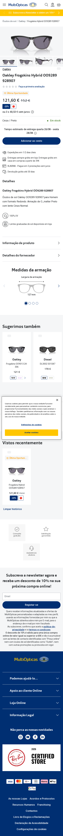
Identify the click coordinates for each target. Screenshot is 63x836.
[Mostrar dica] (35, 133)
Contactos (31, 810)
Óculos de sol (9, 21)
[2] (29, 303)
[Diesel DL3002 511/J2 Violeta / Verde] (51, 378)
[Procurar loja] (52, 5)
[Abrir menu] (4, 5)
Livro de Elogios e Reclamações (31, 817)
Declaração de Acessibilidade (31, 823)
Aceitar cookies (32, 432)
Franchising (44, 804)
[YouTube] (27, 737)
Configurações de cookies (31, 829)
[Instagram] (20, 737)
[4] (37, 303)
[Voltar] (4, 13)
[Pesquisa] (46, 5)
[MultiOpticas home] (31, 659)
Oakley (22, 21)
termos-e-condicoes (39, 629)
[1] (26, 303)
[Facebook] (35, 737)
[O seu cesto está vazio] (59, 5)
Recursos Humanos (24, 804)
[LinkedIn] (42, 737)
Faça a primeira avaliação (32, 87)
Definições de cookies (31, 425)
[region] (31, 418)
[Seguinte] (58, 13)
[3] (33, 303)
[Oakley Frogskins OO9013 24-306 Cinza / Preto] (13, 378)
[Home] (22, 4)
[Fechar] (57, 400)
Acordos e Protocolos (42, 798)
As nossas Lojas (17, 798)
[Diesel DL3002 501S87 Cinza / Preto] (44, 378)
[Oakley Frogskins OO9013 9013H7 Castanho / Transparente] (20, 378)
